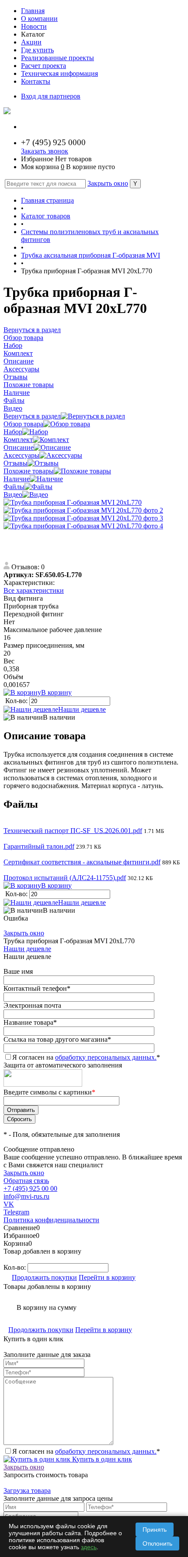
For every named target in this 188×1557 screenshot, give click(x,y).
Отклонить (157, 1543)
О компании (39, 18)
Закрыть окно (107, 183)
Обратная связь (26, 1180)
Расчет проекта (43, 65)
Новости (34, 26)
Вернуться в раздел (32, 416)
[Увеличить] (72, 502)
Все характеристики (33, 590)
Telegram (16, 1212)
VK (8, 1204)
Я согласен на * (86, 1451)
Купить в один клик (101, 1459)
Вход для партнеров (50, 96)
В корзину (56, 692)
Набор (12, 431)
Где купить (37, 50)
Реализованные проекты (57, 57)
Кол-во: (17, 700)
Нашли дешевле (82, 709)
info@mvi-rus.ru (26, 1196)
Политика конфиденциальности (51, 1220)
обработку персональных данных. (106, 1057)
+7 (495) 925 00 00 (30, 1188)
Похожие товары (28, 471)
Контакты (35, 81)
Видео (12, 494)
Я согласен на (86, 1057)
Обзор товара (23, 424)
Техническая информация (59, 73)
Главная (33, 10)
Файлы (13, 486)
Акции (31, 42)
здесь (89, 1546)
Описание (18, 447)
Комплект (18, 439)
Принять (155, 1529)
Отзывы (15, 463)
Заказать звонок (44, 151)
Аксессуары (21, 455)
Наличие (16, 479)
